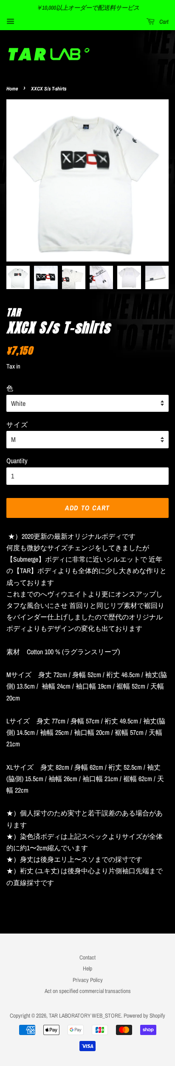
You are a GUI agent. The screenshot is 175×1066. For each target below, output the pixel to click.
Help (87, 968)
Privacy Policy (88, 980)
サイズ (17, 424)
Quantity (17, 460)
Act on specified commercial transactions (88, 991)
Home (12, 88)
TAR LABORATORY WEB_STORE (85, 1015)
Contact (87, 957)
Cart (163, 21)
